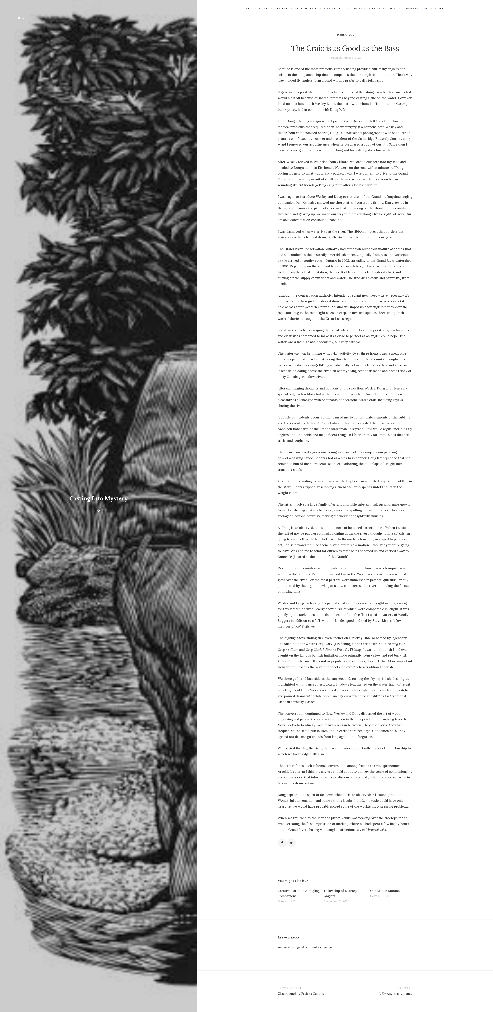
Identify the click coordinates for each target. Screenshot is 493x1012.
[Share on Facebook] (282, 842)
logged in (301, 947)
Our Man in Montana (385, 891)
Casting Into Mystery (98, 498)
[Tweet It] (291, 842)
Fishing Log (345, 34)
